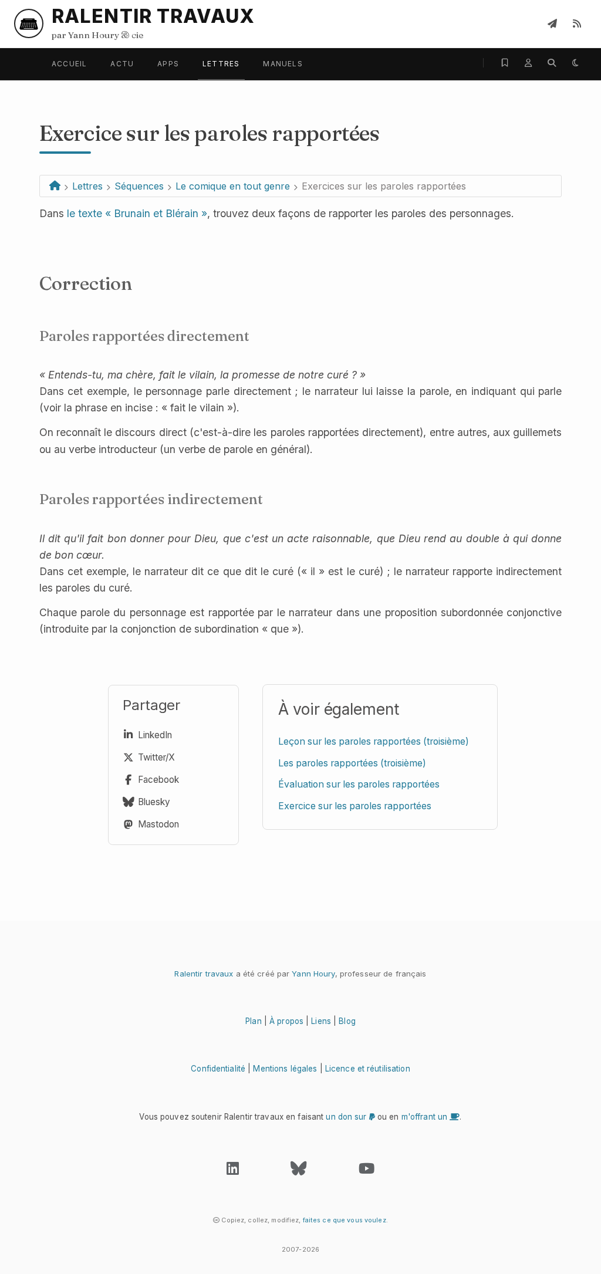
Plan (253, 1021)
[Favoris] (505, 63)
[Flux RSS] (577, 23)
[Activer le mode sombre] (575, 63)
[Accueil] (54, 186)
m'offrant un (425, 1116)
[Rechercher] (552, 63)
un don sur (347, 1116)
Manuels (282, 63)
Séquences (139, 186)
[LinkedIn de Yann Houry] (233, 1171)
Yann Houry (313, 973)
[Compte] (528, 63)
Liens (321, 1021)
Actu (122, 63)
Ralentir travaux (203, 973)
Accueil (69, 63)
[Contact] (552, 23)
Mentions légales (285, 1068)
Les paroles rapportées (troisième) (352, 763)
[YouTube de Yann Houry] (366, 1171)
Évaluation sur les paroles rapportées (359, 784)
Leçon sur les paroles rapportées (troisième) (373, 741)
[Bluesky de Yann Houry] (298, 1171)
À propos (286, 1021)
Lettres (220, 63)
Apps (168, 63)
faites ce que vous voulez (344, 1220)
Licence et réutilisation (367, 1068)
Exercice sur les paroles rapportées (354, 806)
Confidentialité (218, 1068)
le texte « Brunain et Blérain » (137, 213)
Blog (347, 1021)
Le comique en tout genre (232, 186)
